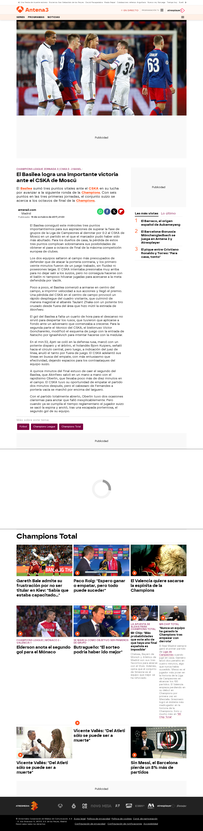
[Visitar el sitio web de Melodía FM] (151, 806)
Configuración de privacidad (90, 824)
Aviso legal (80, 819)
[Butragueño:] (101, 622)
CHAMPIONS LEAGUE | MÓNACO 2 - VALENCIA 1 (38, 641)
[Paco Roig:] (101, 561)
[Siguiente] (185, 2)
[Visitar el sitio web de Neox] (84, 806)
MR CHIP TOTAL (169, 624)
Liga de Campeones (166, 653)
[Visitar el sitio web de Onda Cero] (129, 806)
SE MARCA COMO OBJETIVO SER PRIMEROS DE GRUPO (101, 641)
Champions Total (71, 426)
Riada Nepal (109, 2)
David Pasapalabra (94, 2)
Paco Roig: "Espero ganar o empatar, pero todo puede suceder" (99, 585)
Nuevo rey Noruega (156, 2)
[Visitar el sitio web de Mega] (107, 806)
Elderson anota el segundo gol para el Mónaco (43, 649)
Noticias (54, 17)
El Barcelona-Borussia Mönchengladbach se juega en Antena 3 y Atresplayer (158, 237)
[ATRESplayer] (176, 10)
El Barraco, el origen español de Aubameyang (160, 222)
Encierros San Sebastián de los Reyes (66, 2)
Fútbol (23, 426)
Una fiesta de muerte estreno (33, 2)
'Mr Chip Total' (170, 715)
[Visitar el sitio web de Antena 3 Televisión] (62, 806)
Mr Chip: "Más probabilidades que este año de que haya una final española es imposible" (144, 641)
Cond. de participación (145, 819)
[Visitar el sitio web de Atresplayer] (166, 806)
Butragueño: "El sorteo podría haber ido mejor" (98, 649)
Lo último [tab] (168, 213)
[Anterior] (18, 2)
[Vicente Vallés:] (44, 743)
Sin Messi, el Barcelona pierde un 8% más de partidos (154, 767)
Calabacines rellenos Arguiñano (131, 2)
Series (20, 17)
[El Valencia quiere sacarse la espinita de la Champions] (159, 561)
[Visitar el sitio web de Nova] (96, 806)
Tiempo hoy (172, 2)
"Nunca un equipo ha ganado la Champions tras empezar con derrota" (172, 634)
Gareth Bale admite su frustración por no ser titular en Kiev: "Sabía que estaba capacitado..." (42, 587)
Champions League (44, 426)
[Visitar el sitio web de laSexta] (74, 806)
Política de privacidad (98, 819)
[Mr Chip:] (144, 614)
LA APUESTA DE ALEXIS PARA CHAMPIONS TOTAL (143, 627)
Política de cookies (121, 819)
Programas (36, 17)
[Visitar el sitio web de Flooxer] (181, 806)
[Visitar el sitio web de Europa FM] (140, 806)
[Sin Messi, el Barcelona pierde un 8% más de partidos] (159, 743)
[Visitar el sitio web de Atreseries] (118, 806)
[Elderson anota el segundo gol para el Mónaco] (44, 622)
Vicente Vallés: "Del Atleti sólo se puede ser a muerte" (42, 767)
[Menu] (183, 17)
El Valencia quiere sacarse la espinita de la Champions (157, 585)
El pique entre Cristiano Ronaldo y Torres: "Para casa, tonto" (160, 253)
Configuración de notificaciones (125, 824)
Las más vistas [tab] (146, 213)
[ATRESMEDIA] (27, 806)
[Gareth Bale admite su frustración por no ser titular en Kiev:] (44, 561)
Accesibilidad (150, 824)
